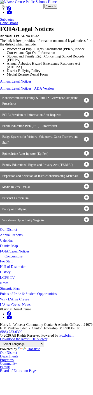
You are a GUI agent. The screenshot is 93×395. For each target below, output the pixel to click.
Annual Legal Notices (15, 81)
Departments (9, 356)
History (5, 272)
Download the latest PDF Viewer (23, 339)
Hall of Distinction (13, 267)
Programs (7, 360)
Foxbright (66, 335)
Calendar (6, 240)
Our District (8, 229)
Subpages (7, 19)
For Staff (6, 261)
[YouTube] (9, 12)
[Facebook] (9, 9)
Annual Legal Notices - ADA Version (27, 88)
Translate (33, 349)
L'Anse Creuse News (15, 305)
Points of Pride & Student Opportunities (28, 294)
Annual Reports (11, 235)
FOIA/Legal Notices (14, 251)
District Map (9, 246)
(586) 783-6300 (11, 332)
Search (51, 6)
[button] (46, 101)
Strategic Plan (10, 288)
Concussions (9, 23)
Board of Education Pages (18, 371)
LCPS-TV (7, 277)
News (4, 283)
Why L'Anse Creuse (14, 299)
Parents (5, 367)
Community (8, 363)
